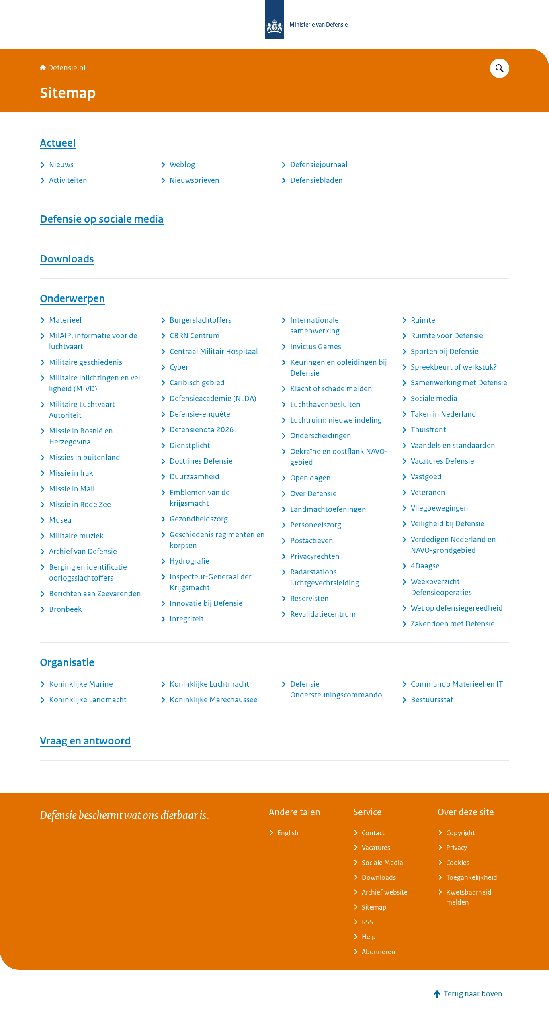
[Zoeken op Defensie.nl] (499, 68)
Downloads (67, 259)
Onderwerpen (72, 298)
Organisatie (67, 662)
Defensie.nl (67, 68)
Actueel (58, 143)
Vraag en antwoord (85, 741)
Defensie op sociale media (102, 219)
